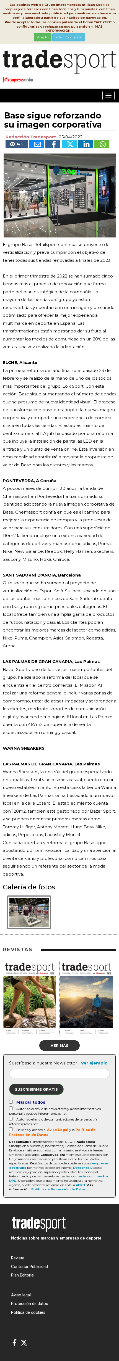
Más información (68, 37)
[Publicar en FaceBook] (52, 144)
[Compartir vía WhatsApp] (101, 144)
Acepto (42, 37)
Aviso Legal (57, 1130)
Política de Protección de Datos (58, 1189)
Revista (17, 1258)
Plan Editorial (22, 1275)
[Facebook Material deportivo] (14, 1343)
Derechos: (81, 1168)
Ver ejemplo (94, 1063)
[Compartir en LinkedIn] (85, 144)
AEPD (80, 1185)
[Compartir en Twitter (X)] (69, 144)
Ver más (59, 1045)
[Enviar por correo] (36, 144)
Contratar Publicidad (29, 1266)
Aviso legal (21, 1295)
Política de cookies (28, 1312)
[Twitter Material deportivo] (23, 1343)
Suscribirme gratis (36, 1089)
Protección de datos (29, 1303)
